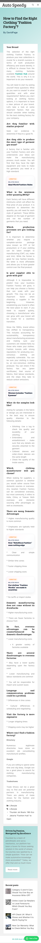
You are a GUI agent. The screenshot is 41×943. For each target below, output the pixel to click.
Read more (12, 869)
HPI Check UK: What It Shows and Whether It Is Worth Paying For (23, 917)
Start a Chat (33, 938)
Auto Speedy (14, 5)
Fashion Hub (21, 74)
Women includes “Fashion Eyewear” (20, 394)
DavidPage (12, 32)
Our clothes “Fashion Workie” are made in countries (18, 587)
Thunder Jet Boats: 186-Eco (22, 812)
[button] (32, 5)
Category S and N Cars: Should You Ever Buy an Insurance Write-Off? (22, 892)
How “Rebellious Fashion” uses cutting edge (20, 544)
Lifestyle (13, 806)
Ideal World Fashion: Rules (20, 185)
